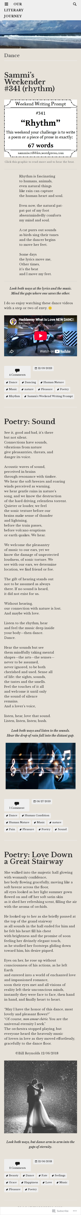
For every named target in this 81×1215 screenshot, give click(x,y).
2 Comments (17, 1168)
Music (13, 389)
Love (49, 1182)
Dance (13, 382)
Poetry (64, 389)
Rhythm (14, 396)
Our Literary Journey (13, 10)
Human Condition (37, 815)
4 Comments (17, 374)
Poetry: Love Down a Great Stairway (38, 858)
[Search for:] (74, 4)
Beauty (13, 1175)
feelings (60, 1175)
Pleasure (47, 389)
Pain (12, 829)
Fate (44, 1175)
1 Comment (16, 807)
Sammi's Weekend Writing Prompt (50, 396)
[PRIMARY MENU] (6, 4)
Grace (13, 1182)
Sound (62, 829)
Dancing (30, 382)
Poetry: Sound (29, 422)
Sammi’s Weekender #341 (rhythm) (29, 82)
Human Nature (54, 382)
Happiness (31, 1182)
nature (29, 389)
